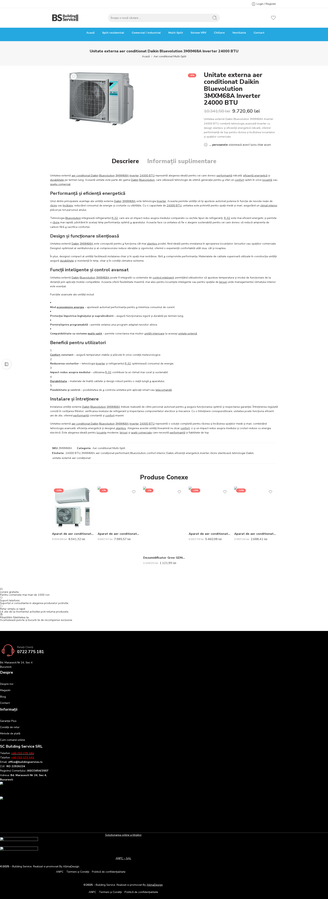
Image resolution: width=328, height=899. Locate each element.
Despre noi (6, 684)
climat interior (268, 205)
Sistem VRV (198, 33)
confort (239, 180)
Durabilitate (58, 381)
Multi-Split (175, 33)
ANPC (60, 872)
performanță (224, 175)
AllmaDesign (155, 885)
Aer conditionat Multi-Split (170, 56)
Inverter (134, 175)
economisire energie (70, 307)
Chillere (219, 33)
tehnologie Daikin (243, 453)
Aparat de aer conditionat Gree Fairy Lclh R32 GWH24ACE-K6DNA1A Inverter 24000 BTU (209, 534)
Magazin (5, 690)
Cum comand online (12, 740)
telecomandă (163, 390)
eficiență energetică (255, 175)
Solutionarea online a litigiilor (123, 835)
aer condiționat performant (112, 453)
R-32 (115, 218)
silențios (152, 243)
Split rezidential (113, 33)
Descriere (125, 161)
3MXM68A (122, 175)
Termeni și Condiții (77, 872)
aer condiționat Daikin (85, 175)
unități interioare (154, 333)
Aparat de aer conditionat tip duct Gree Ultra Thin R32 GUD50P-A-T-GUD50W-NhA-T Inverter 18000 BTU (118, 534)
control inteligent (163, 277)
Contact (259, 33)
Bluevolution (107, 175)
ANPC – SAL (123, 858)
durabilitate (57, 180)
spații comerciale (141, 432)
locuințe (101, 432)
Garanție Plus (8, 721)
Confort (55, 355)
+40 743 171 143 (22, 757)
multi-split (95, 333)
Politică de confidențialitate (108, 872)
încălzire (68, 205)
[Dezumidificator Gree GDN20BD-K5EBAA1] (164, 519)
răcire (53, 205)
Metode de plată (10, 733)
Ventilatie (239, 33)
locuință (267, 180)
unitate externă (187, 333)
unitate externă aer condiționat (71, 458)
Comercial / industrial (146, 33)
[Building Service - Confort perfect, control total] (65, 18)
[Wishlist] (74, 76)
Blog (3, 696)
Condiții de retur (10, 727)
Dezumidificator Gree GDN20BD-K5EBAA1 (164, 557)
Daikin (134, 180)
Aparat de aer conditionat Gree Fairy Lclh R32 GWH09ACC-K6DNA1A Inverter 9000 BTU (255, 534)
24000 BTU (147, 175)
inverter (204, 453)
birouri (223, 282)
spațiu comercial (60, 184)
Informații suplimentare (181, 161)
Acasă (90, 33)
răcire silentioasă (220, 453)
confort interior (156, 453)
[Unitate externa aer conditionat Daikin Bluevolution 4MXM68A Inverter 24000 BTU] (101, 99)
